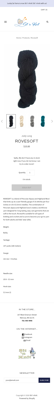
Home (18, 38)
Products (25, 38)
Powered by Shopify (27, 398)
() (44, 10)
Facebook (28, 334)
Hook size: (7, 286)
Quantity (22, 172)
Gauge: (6, 253)
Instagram (28, 337)
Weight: (6, 227)
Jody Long (26, 136)
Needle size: (7, 273)
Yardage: (6, 240)
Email (28, 340)
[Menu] (5, 22)
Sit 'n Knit (33, 395)
